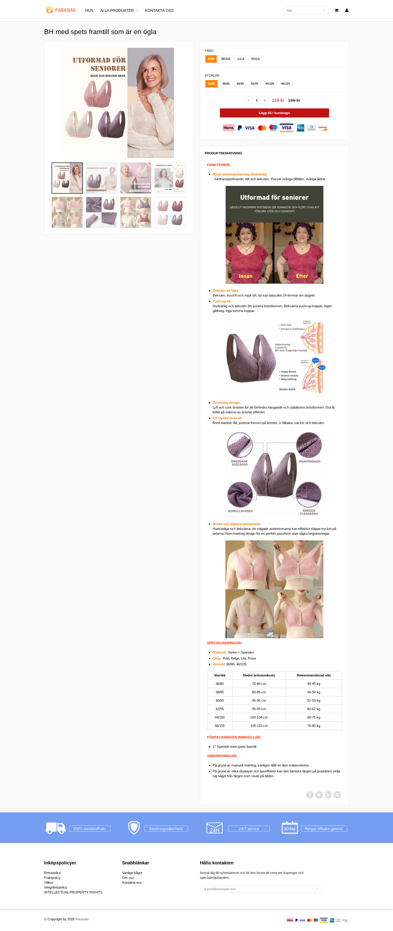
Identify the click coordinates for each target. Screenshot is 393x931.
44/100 (269, 83)
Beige (226, 59)
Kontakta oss (132, 882)
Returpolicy (52, 873)
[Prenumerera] (317, 889)
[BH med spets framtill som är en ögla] (118, 103)
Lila (241, 59)
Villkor (48, 882)
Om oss (128, 878)
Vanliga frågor (132, 873)
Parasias (82, 919)
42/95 (254, 83)
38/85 (225, 83)
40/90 (240, 83)
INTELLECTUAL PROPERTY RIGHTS (73, 892)
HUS (89, 10)
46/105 (285, 83)
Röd (211, 59)
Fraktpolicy (52, 878)
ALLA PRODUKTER (117, 10)
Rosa (255, 59)
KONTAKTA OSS (159, 10)
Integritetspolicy (55, 887)
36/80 (211, 83)
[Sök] (323, 10)
